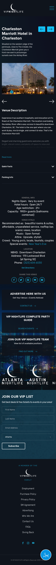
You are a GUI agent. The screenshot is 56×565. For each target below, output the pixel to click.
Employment (28, 488)
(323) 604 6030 (33, 262)
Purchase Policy (28, 494)
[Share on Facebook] (14, 280)
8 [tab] (44, 91)
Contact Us (26, 306)
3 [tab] (21, 91)
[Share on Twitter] (21, 280)
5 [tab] (30, 91)
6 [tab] (35, 91)
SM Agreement (28, 505)
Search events (26, 328)
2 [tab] (16, 91)
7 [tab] (39, 91)
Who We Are (28, 516)
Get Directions (28, 268)
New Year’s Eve (37, 243)
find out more (26, 351)
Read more (7, 157)
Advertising (28, 510)
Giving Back (28, 532)
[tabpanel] (28, 78)
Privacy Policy (28, 499)
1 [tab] (11, 91)
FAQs (28, 527)
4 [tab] (25, 91)
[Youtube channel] (35, 280)
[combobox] (28, 437)
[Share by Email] (42, 280)
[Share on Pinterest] (28, 280)
